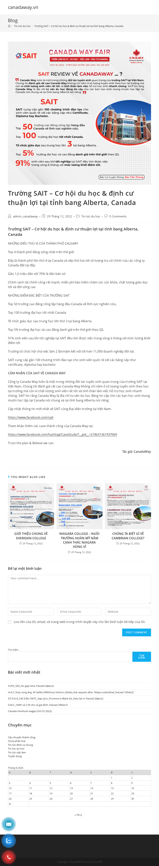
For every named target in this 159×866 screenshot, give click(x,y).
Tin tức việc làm (17, 752)
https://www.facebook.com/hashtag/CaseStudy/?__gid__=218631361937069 (62, 434)
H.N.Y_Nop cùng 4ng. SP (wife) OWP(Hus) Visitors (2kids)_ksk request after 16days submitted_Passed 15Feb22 (71, 692)
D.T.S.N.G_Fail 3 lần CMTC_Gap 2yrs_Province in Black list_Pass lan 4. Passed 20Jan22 (55, 698)
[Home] (9, 26)
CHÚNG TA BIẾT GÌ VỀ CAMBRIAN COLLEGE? (128, 536)
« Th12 (78, 815)
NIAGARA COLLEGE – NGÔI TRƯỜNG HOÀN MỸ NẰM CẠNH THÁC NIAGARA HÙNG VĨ (79, 540)
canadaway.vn (23, 7)
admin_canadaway (25, 216)
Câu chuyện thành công (21, 737)
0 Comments (117, 216)
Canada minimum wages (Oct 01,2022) (30, 711)
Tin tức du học (90, 216)
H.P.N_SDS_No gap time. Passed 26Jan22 (31, 686)
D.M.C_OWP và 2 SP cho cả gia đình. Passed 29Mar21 (38, 705)
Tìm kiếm (13, 649)
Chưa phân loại (16, 741)
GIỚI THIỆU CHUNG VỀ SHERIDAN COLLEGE (31, 536)
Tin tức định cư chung (20, 745)
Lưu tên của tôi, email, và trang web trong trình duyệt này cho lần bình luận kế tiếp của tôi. (79, 622)
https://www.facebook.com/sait (31, 417)
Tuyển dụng (15, 756)
